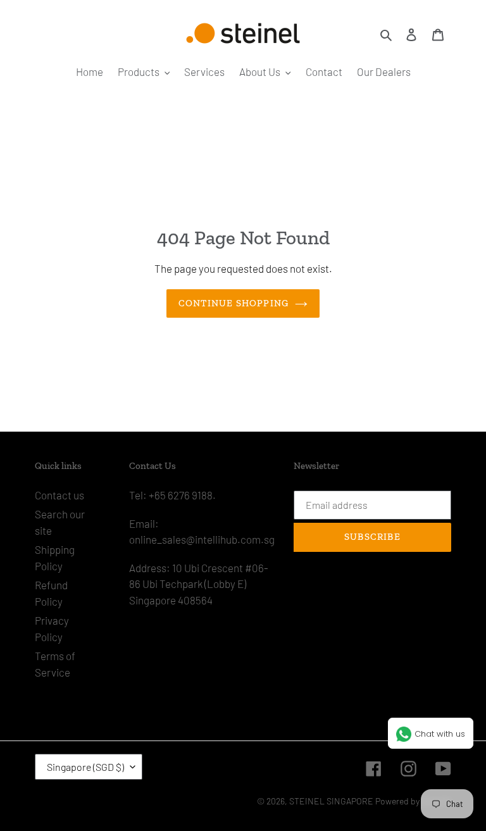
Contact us (59, 495)
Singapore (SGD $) (85, 767)
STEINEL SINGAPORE (331, 801)
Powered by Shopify (413, 801)
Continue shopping (233, 303)
